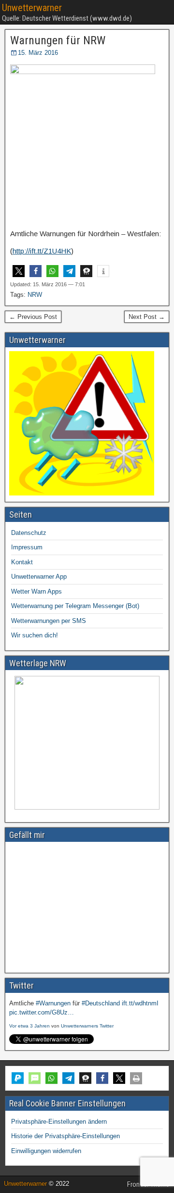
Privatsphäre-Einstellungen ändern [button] (59, 1121)
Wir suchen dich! (34, 635)
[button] (19, 271)
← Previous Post (33, 316)
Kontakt (22, 562)
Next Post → (147, 316)
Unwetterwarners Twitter (87, 1025)
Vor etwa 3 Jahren (29, 1025)
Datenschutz (28, 532)
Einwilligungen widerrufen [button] (46, 1151)
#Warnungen (53, 1003)
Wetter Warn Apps (36, 591)
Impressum (27, 547)
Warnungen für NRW (57, 40)
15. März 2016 (38, 52)
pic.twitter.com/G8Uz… (41, 1012)
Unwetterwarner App (39, 576)
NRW (35, 294)
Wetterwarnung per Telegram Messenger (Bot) (75, 605)
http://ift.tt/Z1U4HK (42, 251)
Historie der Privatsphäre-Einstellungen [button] (65, 1136)
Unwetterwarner (32, 7)
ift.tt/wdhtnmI (140, 1003)
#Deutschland (101, 1003)
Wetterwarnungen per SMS (48, 620)
